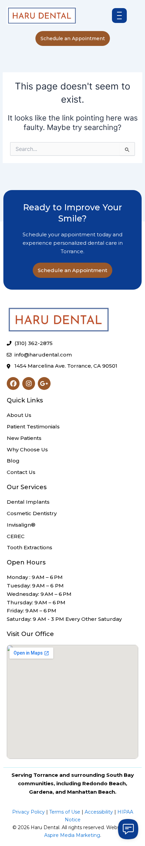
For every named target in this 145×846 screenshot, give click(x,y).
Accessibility (99, 812)
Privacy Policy (28, 812)
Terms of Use (64, 812)
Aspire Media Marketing (72, 835)
